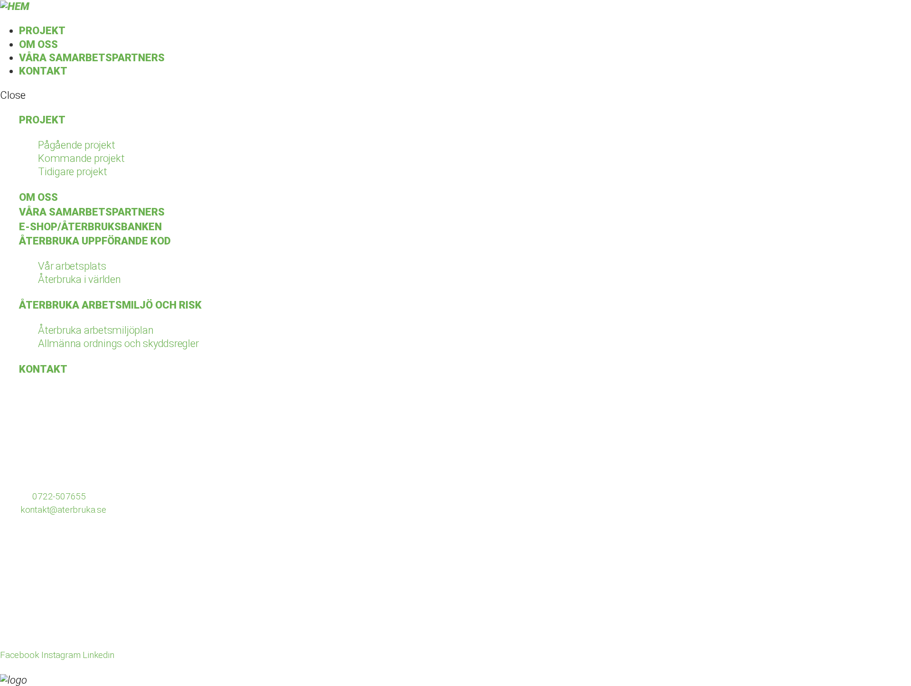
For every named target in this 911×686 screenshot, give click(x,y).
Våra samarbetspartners (92, 58)
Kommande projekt (81, 158)
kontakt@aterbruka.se (63, 509)
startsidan (291, 437)
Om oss (38, 44)
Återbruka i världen (79, 279)
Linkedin (98, 654)
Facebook (19, 654)
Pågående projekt (76, 145)
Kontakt (43, 71)
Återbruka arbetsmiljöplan (96, 330)
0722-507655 (59, 496)
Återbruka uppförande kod (95, 241)
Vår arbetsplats (72, 266)
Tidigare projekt (72, 172)
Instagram (62, 654)
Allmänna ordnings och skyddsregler (118, 343)
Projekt (42, 31)
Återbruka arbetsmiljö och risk (110, 305)
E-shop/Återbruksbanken (90, 227)
